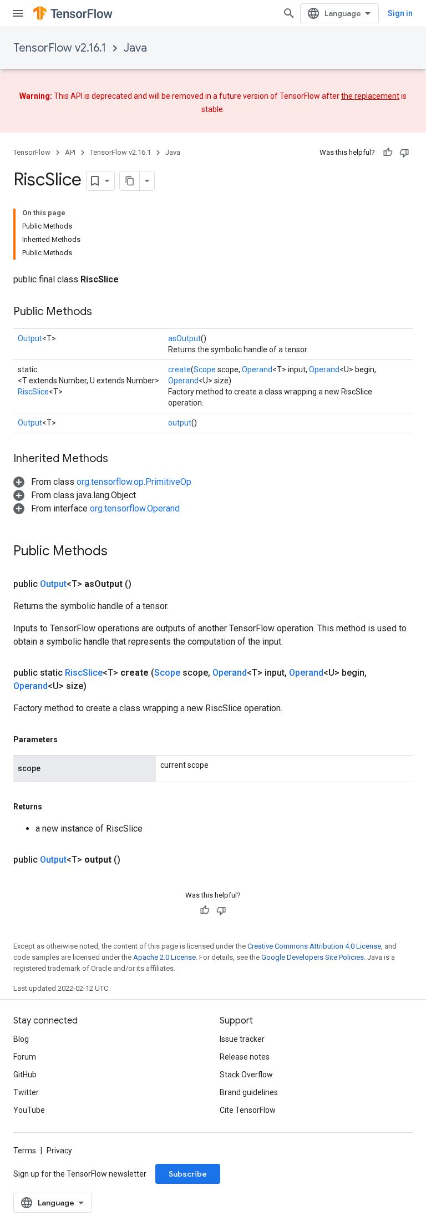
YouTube (29, 1110)
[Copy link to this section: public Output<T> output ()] (134, 860)
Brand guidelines (249, 1092)
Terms (24, 1150)
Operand (257, 369)
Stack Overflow (246, 1074)
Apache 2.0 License (164, 957)
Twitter (26, 1092)
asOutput (184, 338)
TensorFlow (31, 152)
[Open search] (289, 13)
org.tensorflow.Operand (135, 508)
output (179, 422)
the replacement (370, 96)
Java (135, 48)
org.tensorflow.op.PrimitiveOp (134, 482)
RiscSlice (33, 391)
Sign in (400, 13)
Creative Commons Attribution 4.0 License (314, 946)
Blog (21, 1039)
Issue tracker (242, 1039)
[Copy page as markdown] (130, 180)
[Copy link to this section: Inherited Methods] (119, 459)
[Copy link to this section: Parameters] (69, 739)
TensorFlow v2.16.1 (59, 48)
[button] (102, 482)
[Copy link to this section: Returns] (53, 806)
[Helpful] (387, 152)
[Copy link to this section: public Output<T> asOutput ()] (145, 584)
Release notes (245, 1056)
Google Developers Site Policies (312, 957)
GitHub (25, 1074)
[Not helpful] (404, 152)
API (70, 152)
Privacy (59, 1150)
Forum (24, 1056)
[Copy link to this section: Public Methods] (103, 312)
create (179, 369)
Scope (205, 369)
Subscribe (188, 1174)
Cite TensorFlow (248, 1110)
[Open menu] (18, 13)
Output (30, 338)
